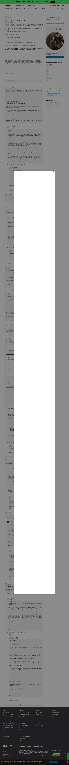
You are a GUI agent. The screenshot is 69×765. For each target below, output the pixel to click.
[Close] (53, 172)
